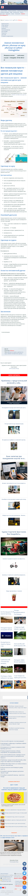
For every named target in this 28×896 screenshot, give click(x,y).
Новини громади (5, 12)
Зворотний (4, 879)
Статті (10, 20)
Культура (2, 13)
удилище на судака (12, 352)
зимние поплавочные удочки (19, 94)
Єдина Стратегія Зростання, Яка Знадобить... (14, 533)
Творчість (4, 33)
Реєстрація (12, 368)
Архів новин (4, 10)
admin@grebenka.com (7, 876)
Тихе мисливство (6, 30)
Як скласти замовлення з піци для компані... (15, 809)
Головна (6, 20)
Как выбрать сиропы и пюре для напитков (15, 820)
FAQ (16, 884)
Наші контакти (4, 873)
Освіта (21, 12)
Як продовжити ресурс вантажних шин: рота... (14, 407)
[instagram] (5, 888)
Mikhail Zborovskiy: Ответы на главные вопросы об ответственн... (18, 712)
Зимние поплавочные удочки (15, 353)
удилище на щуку (5, 170)
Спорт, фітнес (5, 25)
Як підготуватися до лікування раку (14, 423)
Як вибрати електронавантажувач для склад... (14, 499)
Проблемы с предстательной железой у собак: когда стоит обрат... (18, 706)
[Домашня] (2, 8)
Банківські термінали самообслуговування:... (14, 575)
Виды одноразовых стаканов (14, 591)
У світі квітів (5, 26)
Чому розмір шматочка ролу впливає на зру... (16, 826)
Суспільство (16, 12)
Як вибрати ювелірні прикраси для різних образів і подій (17, 723)
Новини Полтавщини (22, 10)
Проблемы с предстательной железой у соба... (14, 381)
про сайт (9, 881)
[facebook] (1, 888)
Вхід (17, 368)
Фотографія (4, 31)
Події (11, 12)
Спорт (12, 13)
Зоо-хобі (4, 34)
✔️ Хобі (15, 20)
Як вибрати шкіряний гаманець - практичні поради (17, 728)
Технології (17, 13)
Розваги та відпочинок (7, 36)
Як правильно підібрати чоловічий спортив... (14, 440)
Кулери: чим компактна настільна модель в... (14, 483)
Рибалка (4, 28)
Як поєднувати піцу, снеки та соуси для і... (15, 816)
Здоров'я (8, 13)
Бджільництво (5, 23)
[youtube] (3, 888)
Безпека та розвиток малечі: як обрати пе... (14, 558)
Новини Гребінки (12, 10)
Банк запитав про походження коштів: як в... (14, 457)
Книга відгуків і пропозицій (21, 883)
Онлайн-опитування (20, 881)
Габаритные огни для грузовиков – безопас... (14, 515)
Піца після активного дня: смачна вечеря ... (15, 823)
